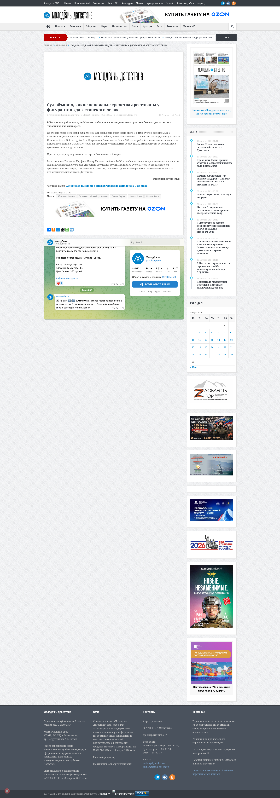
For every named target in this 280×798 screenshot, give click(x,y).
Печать (165, 115)
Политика (60, 26)
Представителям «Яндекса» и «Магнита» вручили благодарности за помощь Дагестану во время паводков (214, 247)
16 (231, 339)
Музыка (139, 3)
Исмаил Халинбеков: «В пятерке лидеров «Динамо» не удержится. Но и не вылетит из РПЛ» (214, 180)
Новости (132, 115)
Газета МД (113, 3)
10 (193, 339)
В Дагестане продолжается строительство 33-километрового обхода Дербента (213, 268)
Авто (159, 26)
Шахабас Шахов (152, 196)
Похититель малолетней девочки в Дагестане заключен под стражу (212, 284)
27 (212, 354)
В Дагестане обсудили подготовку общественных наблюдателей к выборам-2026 (213, 227)
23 (231, 347)
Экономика (75, 26)
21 (218, 347)
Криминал (121, 115)
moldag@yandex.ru (154, 763)
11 (199, 339)
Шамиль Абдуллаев (71, 115)
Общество (91, 26)
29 (225, 354)
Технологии (172, 26)
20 (212, 347)
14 (218, 339)
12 (206, 339)
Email (177, 115)
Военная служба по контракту (191, 3)
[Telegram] (72, 229)
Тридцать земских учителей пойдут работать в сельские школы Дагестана (152, 37)
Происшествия (119, 26)
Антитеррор (127, 3)
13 (212, 339)
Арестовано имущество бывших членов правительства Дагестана (106, 185)
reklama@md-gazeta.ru (156, 766)
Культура (147, 26)
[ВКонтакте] (49, 229)
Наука (104, 26)
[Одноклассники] (53, 229)
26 (206, 354)
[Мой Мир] (58, 229)
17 (193, 347)
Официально (99, 3)
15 (225, 339)
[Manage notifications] (7, 790)
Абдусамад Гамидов (66, 196)
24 (193, 354)
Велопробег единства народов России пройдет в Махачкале (81, 37)
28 (218, 354)
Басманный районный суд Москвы (93, 196)
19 (206, 347)
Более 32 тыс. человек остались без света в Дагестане (210, 147)
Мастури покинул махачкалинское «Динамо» (214, 37)
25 (199, 354)
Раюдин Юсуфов (118, 196)
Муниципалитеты (155, 3)
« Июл (193, 367)
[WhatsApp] (67, 229)
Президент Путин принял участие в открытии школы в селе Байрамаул (214, 162)
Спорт (135, 26)
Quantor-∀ (104, 793)
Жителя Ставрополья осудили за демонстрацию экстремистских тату (213, 210)
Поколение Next (82, 3)
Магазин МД (189, 26)
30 (231, 354)
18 (199, 347)
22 (225, 347)
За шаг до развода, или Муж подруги (214, 196)
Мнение (67, 3)
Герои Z (169, 3)
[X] (62, 229)
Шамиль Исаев (136, 196)
